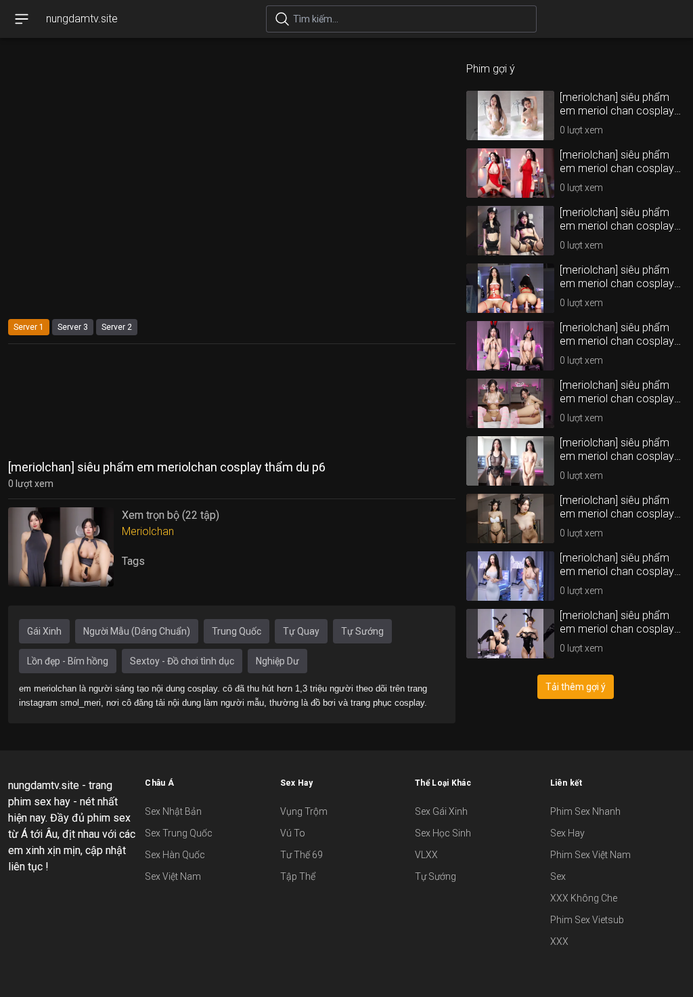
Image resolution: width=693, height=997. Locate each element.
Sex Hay (567, 833)
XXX (559, 941)
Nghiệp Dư (277, 661)
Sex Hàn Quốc (175, 854)
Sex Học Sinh (443, 833)
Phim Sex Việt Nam (590, 854)
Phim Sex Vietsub (587, 919)
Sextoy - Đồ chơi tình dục (182, 661)
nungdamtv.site (82, 18)
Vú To (292, 833)
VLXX (426, 854)
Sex (558, 876)
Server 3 (73, 327)
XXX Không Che (583, 898)
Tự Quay (301, 631)
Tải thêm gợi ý (575, 686)
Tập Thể (297, 876)
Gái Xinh (44, 631)
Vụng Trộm (304, 811)
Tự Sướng (362, 631)
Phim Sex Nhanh (585, 811)
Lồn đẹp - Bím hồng (67, 661)
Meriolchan (148, 531)
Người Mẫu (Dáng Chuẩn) (136, 631)
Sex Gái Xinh (441, 811)
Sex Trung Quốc (179, 833)
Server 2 (117, 327)
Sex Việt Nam (173, 876)
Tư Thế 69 (301, 854)
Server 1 (29, 327)
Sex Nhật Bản (173, 811)
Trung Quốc (236, 631)
